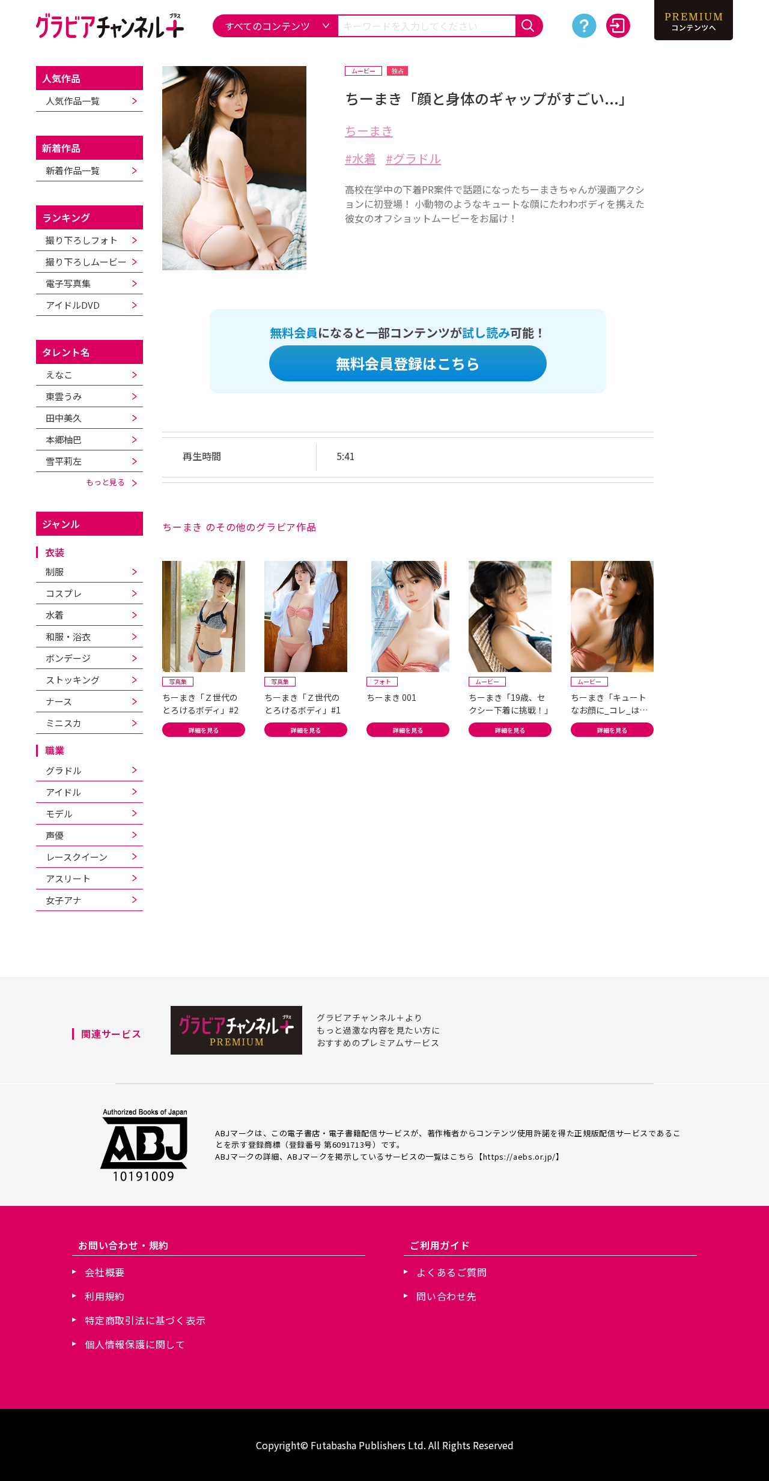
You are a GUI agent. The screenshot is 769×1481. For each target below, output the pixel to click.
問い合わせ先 (446, 1296)
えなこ (59, 374)
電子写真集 (68, 283)
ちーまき (369, 130)
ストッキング (73, 679)
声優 (55, 835)
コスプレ (64, 593)
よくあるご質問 (451, 1272)
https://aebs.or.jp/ (519, 1156)
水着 (55, 614)
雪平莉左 (64, 461)
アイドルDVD (73, 304)
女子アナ (64, 900)
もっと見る (109, 482)
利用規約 (105, 1296)
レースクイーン (77, 856)
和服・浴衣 (68, 636)
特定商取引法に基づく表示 (145, 1320)
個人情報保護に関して (135, 1344)
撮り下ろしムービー (86, 261)
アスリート (68, 878)
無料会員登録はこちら (408, 363)
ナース (59, 701)
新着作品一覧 (73, 170)
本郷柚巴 (64, 439)
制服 (55, 571)
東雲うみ (64, 396)
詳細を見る (204, 729)
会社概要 (105, 1272)
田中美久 (64, 417)
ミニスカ (64, 722)
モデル (59, 813)
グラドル (64, 770)
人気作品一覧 (73, 100)
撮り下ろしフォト (82, 240)
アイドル (63, 792)
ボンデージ (68, 658)
